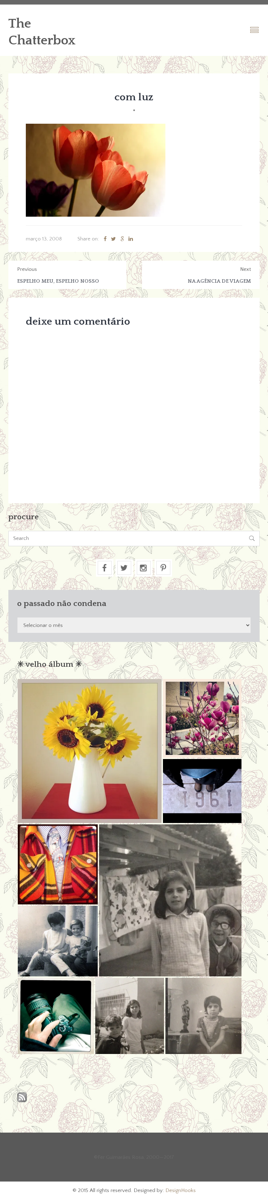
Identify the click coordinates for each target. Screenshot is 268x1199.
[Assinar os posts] (22, 1098)
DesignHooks (180, 1190)
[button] (89, 751)
